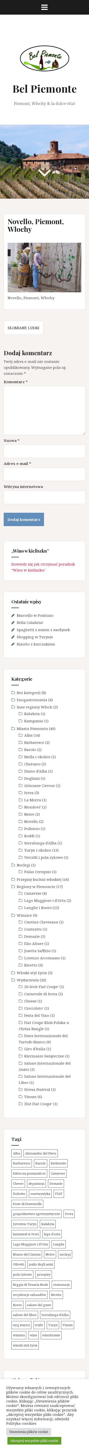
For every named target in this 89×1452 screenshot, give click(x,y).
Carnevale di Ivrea (40, 993)
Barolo (30, 749)
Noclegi (23, 864)
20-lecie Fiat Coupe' (41, 986)
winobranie (51, 1335)
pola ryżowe (22, 1274)
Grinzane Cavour (39, 785)
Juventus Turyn (24, 1224)
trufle (39, 1325)
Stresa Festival (37, 1089)
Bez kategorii (29, 692)
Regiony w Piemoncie (36, 886)
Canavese (32, 893)
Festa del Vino (36, 1015)
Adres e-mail (17, 463)
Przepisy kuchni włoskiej (39, 879)
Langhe (58, 1244)
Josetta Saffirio (37, 950)
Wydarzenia (28, 979)
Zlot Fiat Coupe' (38, 1103)
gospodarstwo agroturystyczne (36, 1213)
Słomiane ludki (23, 327)
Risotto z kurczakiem (36, 644)
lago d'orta (52, 1234)
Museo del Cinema (27, 1254)
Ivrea (29, 792)
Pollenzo (32, 828)
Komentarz (16, 381)
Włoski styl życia (32, 972)
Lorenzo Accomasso (42, 957)
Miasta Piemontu (32, 728)
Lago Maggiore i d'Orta (45, 900)
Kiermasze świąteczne (44, 1055)
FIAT (59, 1193)
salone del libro (25, 1315)
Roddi (29, 835)
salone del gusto (39, 1305)
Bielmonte (58, 1163)
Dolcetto (19, 1193)
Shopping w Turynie (35, 636)
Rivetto (30, 965)
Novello (31, 821)
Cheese (30, 1000)
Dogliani (32, 778)
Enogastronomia (32, 699)
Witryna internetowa (23, 486)
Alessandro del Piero (40, 1153)
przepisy (43, 1274)
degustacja (36, 1183)
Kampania (33, 720)
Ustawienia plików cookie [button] (28, 1431)
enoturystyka (40, 1193)
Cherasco (32, 763)
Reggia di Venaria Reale (30, 1284)
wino (33, 1335)
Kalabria (32, 713)
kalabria (47, 1224)
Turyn (53, 1325)
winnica (19, 1335)
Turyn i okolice (37, 850)
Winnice (24, 915)
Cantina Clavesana (41, 921)
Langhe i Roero (38, 907)
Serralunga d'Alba (40, 842)
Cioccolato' (34, 1008)
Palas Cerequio (37, 871)
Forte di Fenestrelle (27, 1204)
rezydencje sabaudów (29, 1294)
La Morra (32, 799)
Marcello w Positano (35, 615)
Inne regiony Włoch (34, 706)
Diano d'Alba (35, 771)
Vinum (30, 1096)
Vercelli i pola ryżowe (43, 857)
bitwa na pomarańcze (29, 1173)
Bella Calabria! (30, 622)
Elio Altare (34, 943)
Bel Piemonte (44, 88)
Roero (17, 1305)
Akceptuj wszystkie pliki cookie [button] (34, 1440)
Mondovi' (32, 807)
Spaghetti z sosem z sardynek (43, 629)
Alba (28, 735)
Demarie (32, 936)
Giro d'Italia (34, 1048)
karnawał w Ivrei (26, 1234)
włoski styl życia (25, 1345)
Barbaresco (34, 742)
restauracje (61, 1284)
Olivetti (18, 1264)
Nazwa (12, 440)
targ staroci (21, 1325)
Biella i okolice (37, 756)
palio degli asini (41, 1264)
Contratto (33, 929)
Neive (29, 814)
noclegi (65, 1254)
